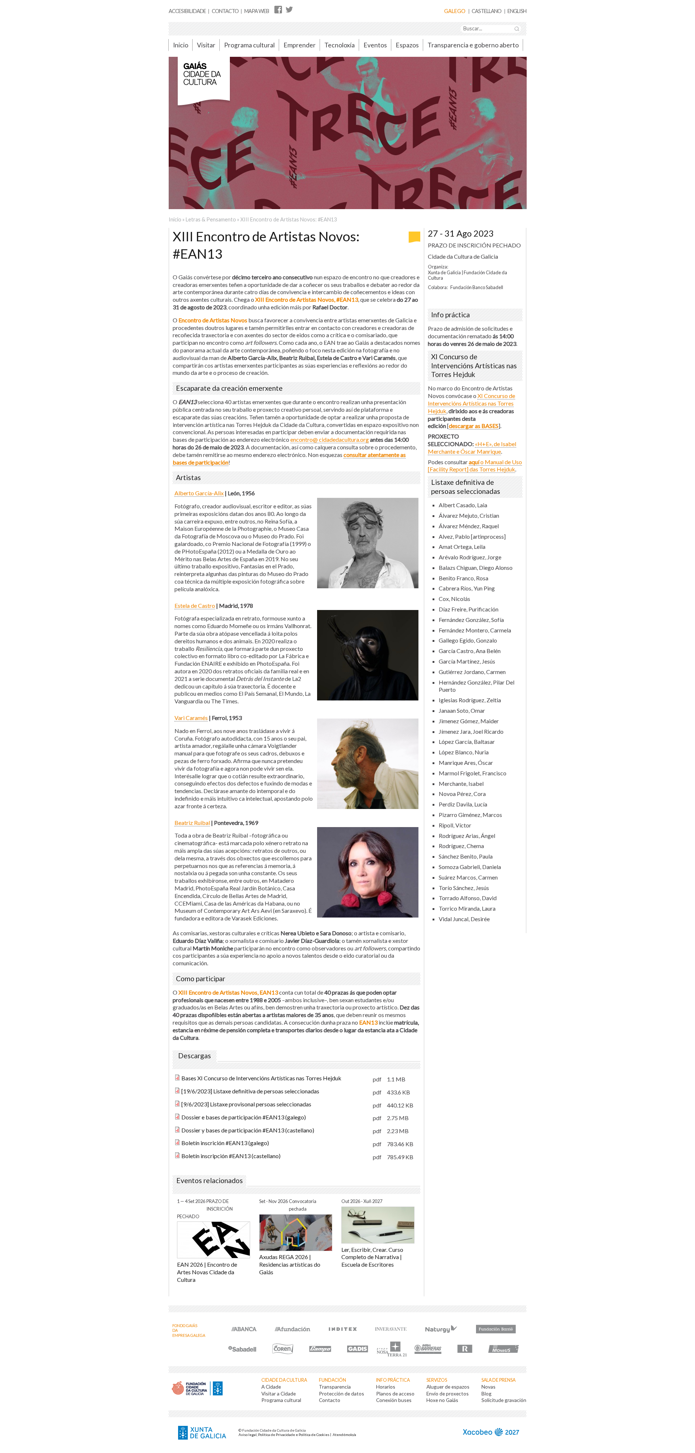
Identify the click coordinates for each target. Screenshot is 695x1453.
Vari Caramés (191, 717)
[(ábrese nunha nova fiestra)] (244, 1328)
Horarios (385, 1387)
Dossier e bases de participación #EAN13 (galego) (243, 1117)
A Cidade (271, 1387)
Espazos (407, 45)
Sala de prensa (498, 1380)
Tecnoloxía (339, 45)
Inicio (180, 45)
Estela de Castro (194, 605)
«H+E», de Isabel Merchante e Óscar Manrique (472, 447)
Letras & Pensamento (211, 219)
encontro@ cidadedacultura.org (329, 439)
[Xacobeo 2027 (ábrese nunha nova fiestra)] (491, 1433)
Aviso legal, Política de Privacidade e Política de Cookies (284, 1434)
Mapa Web (256, 11)
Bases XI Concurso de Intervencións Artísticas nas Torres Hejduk (261, 1078)
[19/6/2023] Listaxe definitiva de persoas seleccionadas (250, 1091)
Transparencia (335, 1387)
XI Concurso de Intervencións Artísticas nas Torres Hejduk (471, 403)
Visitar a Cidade (278, 1393)
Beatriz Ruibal (192, 822)
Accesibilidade (187, 11)
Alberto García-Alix (199, 493)
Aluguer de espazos (447, 1387)
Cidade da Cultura (284, 1380)
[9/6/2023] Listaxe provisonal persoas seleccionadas (246, 1104)
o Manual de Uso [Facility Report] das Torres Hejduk (475, 465)
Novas (488, 1387)
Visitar (206, 45)
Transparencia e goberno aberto (473, 45)
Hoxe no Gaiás (442, 1400)
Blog (486, 1393)
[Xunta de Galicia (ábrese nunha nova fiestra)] (203, 1433)
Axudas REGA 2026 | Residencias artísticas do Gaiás (289, 1264)
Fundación (332, 1380)
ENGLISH (516, 11)
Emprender (299, 45)
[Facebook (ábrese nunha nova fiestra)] (278, 9)
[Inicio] (204, 85)
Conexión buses (394, 1400)
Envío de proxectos (447, 1393)
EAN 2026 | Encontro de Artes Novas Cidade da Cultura (207, 1272)
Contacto (225, 11)
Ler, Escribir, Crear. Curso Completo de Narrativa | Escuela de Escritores (372, 1257)
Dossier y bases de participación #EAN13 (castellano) (247, 1130)
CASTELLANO (486, 11)
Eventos (375, 45)
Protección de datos (341, 1393)
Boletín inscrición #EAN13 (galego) (225, 1142)
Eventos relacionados (209, 1180)
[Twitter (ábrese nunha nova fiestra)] (289, 9)
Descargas (194, 1055)
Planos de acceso (395, 1393)
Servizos (436, 1380)
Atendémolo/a (344, 1434)
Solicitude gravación (503, 1400)
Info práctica (393, 1380)
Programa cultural (249, 45)
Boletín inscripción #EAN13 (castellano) (231, 1155)
